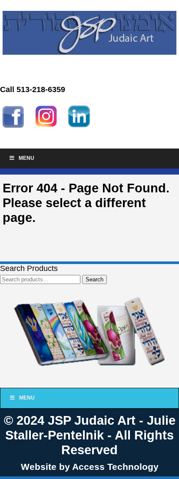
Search (94, 279)
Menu (26, 158)
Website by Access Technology (90, 467)
